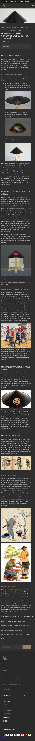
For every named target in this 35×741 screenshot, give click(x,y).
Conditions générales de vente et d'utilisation (11, 685)
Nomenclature (6, 713)
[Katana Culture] (7, 5)
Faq (3, 707)
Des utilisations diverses (11, 436)
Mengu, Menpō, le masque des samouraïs (13, 621)
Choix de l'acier (7, 710)
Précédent (13, 30)
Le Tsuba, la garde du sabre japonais (11, 630)
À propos (5, 670)
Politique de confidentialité (10, 679)
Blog (4, 673)
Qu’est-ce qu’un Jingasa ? (11, 56)
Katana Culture (10, 729)
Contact (5, 704)
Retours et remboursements (10, 681)
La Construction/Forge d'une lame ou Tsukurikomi (15, 634)
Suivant (19, 30)
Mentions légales (7, 676)
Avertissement (6, 689)
